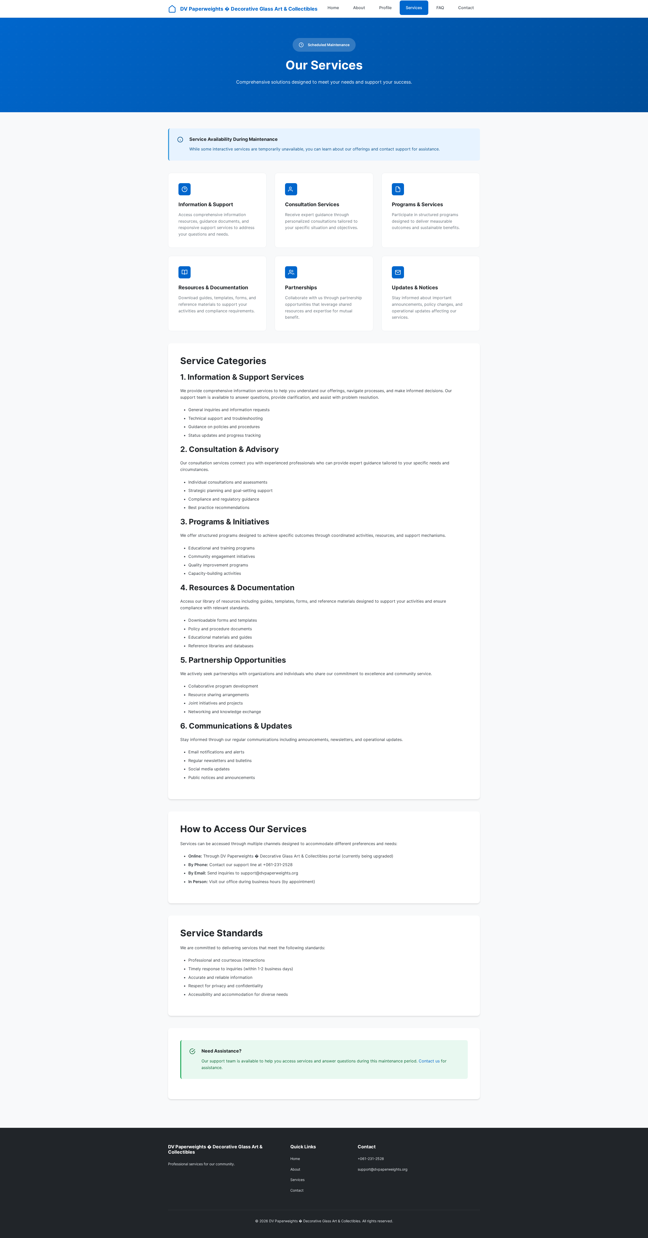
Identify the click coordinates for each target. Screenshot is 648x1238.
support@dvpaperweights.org (383, 1169)
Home (333, 7)
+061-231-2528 (371, 1158)
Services (414, 7)
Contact (466, 7)
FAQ (440, 7)
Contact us (429, 1060)
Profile (385, 7)
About (359, 7)
